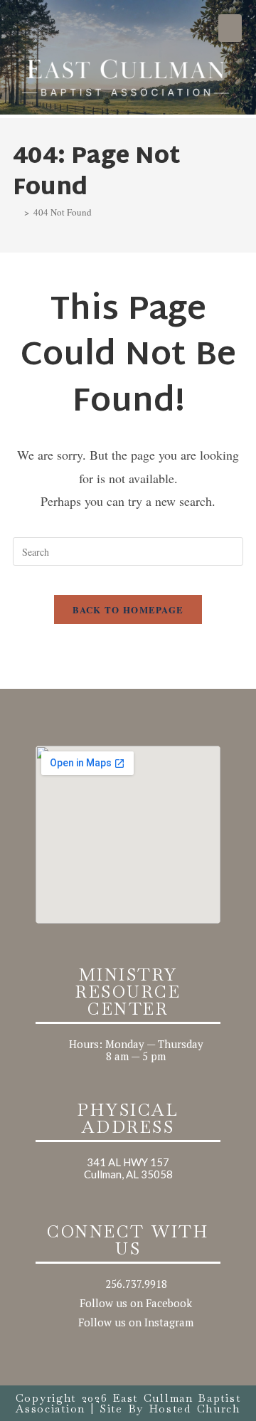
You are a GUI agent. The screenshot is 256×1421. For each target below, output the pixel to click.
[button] (230, 28)
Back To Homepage (128, 609)
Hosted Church (194, 1408)
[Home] (16, 212)
